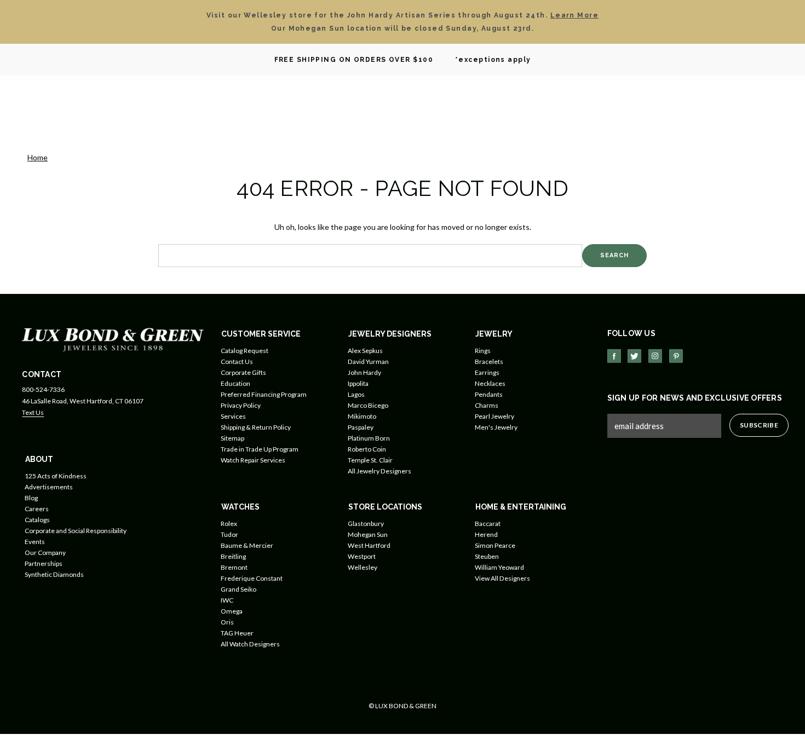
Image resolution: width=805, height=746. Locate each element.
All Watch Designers (250, 644)
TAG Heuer (237, 633)
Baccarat (488, 523)
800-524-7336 (43, 389)
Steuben (487, 556)
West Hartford (369, 545)
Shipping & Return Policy (256, 427)
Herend (486, 534)
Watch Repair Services (253, 460)
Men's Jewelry (496, 427)
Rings (483, 350)
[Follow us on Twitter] (634, 356)
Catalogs (37, 520)
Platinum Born (369, 438)
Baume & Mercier (247, 545)
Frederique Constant (252, 578)
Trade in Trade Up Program (259, 449)
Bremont (234, 567)
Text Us (33, 412)
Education (235, 383)
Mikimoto (362, 416)
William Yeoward (499, 567)
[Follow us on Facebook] (614, 356)
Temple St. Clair (370, 460)
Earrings (487, 372)
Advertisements (49, 487)
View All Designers (502, 578)
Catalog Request (244, 350)
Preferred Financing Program (264, 394)
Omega (232, 611)
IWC (227, 600)
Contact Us (237, 361)
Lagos (356, 394)
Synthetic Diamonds (54, 574)
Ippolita (358, 383)
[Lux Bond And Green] (113, 338)
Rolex (229, 523)
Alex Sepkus (365, 350)
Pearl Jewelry (494, 416)
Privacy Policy (241, 405)
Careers (37, 509)
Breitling (233, 556)
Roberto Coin (367, 449)
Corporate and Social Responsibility (76, 531)
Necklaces (490, 383)
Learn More (574, 15)
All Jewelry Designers (379, 471)
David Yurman (368, 361)
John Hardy (364, 372)
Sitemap (232, 438)
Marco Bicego (368, 405)
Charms (486, 405)
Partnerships (43, 563)
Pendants (489, 394)
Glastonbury (366, 523)
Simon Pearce (495, 545)
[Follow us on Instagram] (655, 356)
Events (35, 541)
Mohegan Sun (368, 534)
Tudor (229, 534)
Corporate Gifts (243, 372)
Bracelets (489, 361)
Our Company (45, 552)
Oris (227, 622)
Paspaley (360, 427)
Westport (362, 556)
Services (233, 416)
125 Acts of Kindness (56, 476)
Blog (31, 498)
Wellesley (362, 567)
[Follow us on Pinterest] (676, 356)
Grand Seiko (238, 589)
